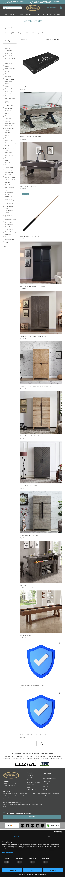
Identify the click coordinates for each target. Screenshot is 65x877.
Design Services (31, 789)
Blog (28, 787)
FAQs (28, 780)
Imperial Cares (31, 784)
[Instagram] (22, 825)
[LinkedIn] (37, 825)
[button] (61, 7)
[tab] (9, 33)
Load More (41, 743)
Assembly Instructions (33, 782)
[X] (42, 825)
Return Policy (46, 781)
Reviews (29, 777)
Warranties (46, 776)
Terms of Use (46, 786)
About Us (29, 773)
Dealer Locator (47, 773)
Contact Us (30, 775)
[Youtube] (32, 825)
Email (5, 806)
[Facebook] (27, 825)
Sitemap (45, 789)
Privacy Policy (47, 784)
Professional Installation (49, 778)
